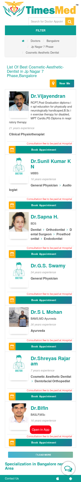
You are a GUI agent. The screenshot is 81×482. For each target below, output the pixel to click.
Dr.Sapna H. (44, 216)
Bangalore (53, 41)
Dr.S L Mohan (46, 311)
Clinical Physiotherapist (26, 134)
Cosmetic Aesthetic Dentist (42, 52)
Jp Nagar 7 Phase (42, 47)
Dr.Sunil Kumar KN (51, 163)
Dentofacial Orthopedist (52, 381)
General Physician (44, 185)
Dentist (36, 229)
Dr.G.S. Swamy (48, 265)
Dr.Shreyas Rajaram (50, 361)
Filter (40, 30)
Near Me (64, 83)
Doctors (35, 41)
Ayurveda (38, 330)
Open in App (40, 429)
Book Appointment (43, 149)
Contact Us (12, 478)
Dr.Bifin (39, 407)
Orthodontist (55, 229)
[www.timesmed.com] (23, 41)
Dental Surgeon (51, 231)
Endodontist (53, 238)
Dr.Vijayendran (48, 95)
